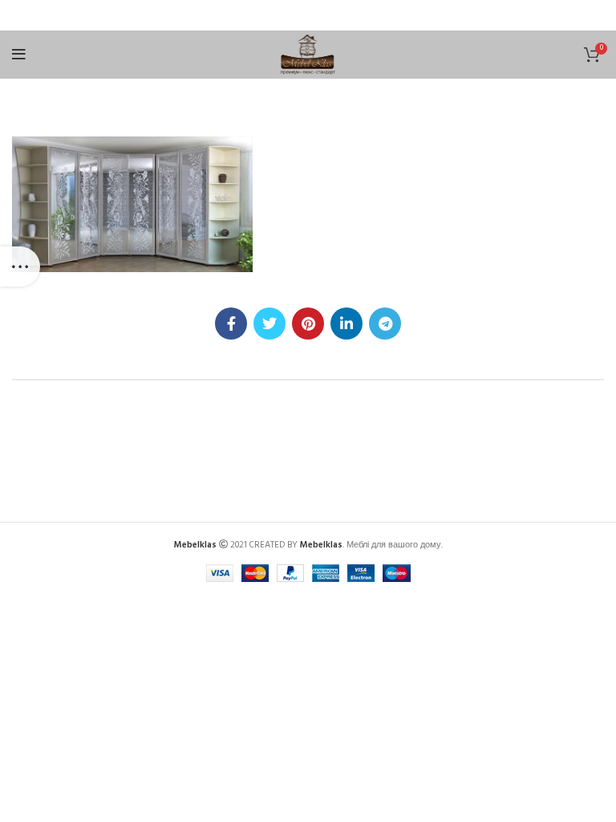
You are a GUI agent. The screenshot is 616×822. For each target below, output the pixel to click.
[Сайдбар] (20, 266)
